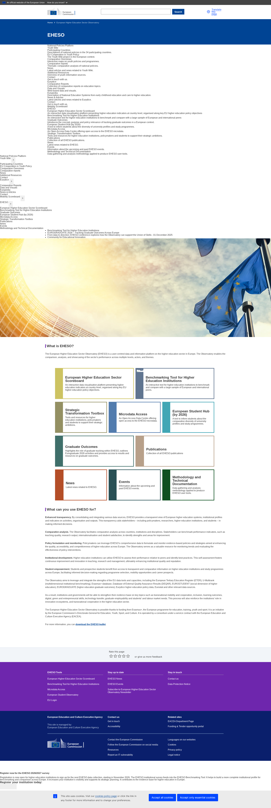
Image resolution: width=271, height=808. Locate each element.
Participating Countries (11, 164)
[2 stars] (113, 656)
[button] (208, 11)
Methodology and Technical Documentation (21, 228)
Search (178, 12)
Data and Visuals (8, 187)
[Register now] (8, 786)
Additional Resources (11, 175)
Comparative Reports (10, 185)
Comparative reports (10, 170)
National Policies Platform (13, 156)
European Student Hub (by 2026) (16, 214)
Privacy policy (175, 750)
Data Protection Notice (179, 684)
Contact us (173, 679)
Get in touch (114, 721)
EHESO (4, 202)
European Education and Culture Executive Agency (75, 717)
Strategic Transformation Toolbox (16, 219)
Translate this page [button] (216, 11)
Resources (113, 750)
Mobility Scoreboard (10, 196)
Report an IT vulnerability (120, 755)
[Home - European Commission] (62, 12)
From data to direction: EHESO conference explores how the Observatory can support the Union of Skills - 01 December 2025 (109, 235)
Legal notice (174, 755)
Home (50, 22)
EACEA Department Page (181, 721)
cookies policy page (106, 796)
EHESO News (115, 679)
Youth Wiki (5, 158)
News (3, 173)
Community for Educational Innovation (66, 237)
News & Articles (8, 192)
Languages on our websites (181, 739)
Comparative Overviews (12, 168)
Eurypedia (5, 190)
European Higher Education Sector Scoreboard (23, 208)
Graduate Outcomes (10, 212)
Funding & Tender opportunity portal (186, 726)
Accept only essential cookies (197, 797)
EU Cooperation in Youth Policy (16, 166)
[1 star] (111, 656)
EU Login (52, 700)
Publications (6, 221)
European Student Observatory (62, 695)
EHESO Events (115, 684)
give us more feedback (150, 656)
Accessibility (114, 726)
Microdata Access (9, 217)
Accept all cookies (162, 797)
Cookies (172, 744)
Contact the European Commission (125, 739)
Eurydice (4, 180)
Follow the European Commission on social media (133, 744)
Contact (4, 177)
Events (3, 226)
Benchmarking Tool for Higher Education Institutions (26, 210)
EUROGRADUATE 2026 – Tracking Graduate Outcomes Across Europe (83, 232)
